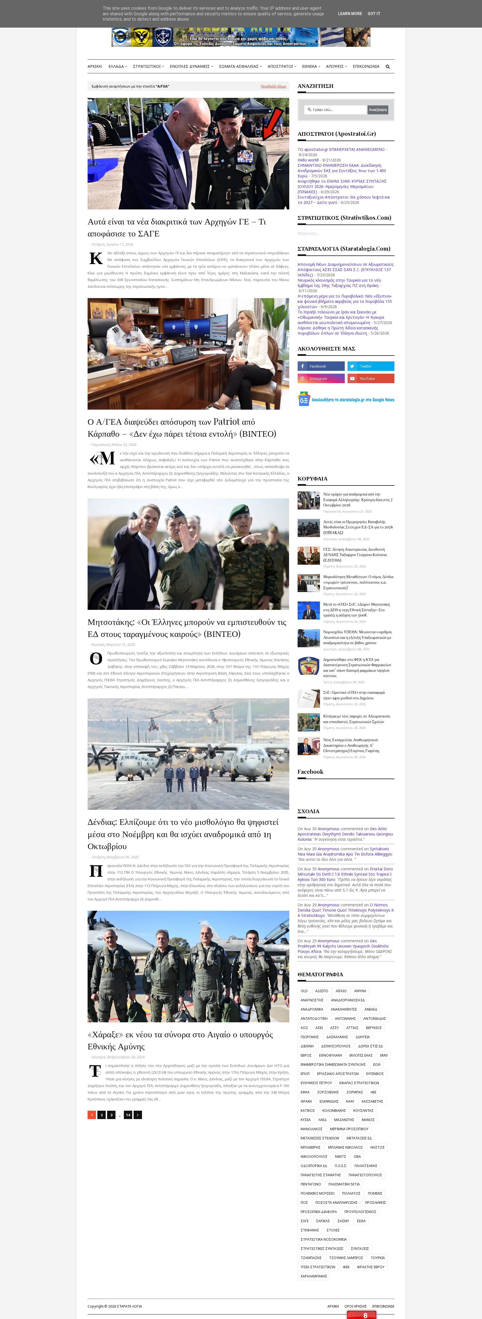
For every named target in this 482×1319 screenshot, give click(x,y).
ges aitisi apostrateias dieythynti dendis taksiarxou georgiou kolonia (345, 834)
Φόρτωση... (308, 233)
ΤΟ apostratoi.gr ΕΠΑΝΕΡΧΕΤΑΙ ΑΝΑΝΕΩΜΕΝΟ (341, 149)
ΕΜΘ (384, 1055)
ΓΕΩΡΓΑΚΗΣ (310, 1037)
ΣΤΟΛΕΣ (333, 1230)
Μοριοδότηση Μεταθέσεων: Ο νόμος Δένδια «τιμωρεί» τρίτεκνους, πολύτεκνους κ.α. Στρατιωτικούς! (358, 582)
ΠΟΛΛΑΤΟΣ (351, 1193)
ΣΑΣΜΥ (343, 1221)
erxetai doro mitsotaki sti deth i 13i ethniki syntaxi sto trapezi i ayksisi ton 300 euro (345, 874)
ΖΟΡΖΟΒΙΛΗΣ (328, 1092)
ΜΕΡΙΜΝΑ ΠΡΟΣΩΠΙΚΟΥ (349, 1129)
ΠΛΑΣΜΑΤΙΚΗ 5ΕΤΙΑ (344, 1184)
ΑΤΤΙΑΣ (352, 1027)
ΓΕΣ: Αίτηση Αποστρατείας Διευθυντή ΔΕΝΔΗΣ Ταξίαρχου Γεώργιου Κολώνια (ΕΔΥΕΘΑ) (355, 555)
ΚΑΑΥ (350, 1101)
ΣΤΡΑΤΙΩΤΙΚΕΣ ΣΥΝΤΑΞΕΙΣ (322, 1248)
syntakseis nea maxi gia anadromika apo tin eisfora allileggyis (345, 851)
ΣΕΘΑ (361, 1221)
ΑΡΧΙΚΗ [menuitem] (95, 66)
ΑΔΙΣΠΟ (321, 991)
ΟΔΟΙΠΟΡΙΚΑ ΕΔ (314, 1165)
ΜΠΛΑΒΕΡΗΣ (310, 1147)
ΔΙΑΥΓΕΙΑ (363, 1037)
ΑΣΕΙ (319, 1027)
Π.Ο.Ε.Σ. (341, 1165)
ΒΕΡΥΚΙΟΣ (374, 1027)
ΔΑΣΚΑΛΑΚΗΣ (337, 1037)
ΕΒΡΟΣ (306, 1055)
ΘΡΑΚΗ (306, 1101)
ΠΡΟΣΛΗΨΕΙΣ (375, 1202)
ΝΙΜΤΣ (340, 1156)
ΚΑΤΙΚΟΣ (308, 1110)
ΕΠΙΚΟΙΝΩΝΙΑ (383, 1306)
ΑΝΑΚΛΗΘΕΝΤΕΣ (344, 1009)
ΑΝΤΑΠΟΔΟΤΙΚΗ (314, 1018)
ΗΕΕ (373, 1092)
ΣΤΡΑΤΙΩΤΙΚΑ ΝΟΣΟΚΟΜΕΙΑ (324, 1239)
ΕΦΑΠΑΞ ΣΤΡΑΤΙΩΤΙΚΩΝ (359, 1083)
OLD (304, 991)
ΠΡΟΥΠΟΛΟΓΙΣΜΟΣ (360, 1211)
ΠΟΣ (304, 1202)
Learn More (350, 13)
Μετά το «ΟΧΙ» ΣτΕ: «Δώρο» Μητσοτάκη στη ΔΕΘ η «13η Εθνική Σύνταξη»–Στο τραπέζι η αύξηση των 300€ (356, 609)
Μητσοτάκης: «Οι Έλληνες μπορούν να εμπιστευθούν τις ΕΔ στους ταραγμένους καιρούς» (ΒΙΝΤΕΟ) (187, 627)
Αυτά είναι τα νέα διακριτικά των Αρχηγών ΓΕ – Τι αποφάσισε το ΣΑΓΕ (177, 227)
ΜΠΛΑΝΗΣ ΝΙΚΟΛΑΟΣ (345, 1147)
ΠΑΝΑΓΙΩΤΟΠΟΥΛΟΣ (365, 1175)
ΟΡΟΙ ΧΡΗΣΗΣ (355, 1306)
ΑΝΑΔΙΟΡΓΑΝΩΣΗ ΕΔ (348, 1000)
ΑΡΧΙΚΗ (333, 1306)
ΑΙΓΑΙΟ (341, 991)
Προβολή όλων (273, 86)
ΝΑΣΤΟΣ (377, 1147)
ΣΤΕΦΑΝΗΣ (310, 1230)
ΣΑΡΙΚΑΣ (323, 1221)
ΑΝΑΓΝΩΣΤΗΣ (312, 1000)
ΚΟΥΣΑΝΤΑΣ (363, 1110)
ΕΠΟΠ (305, 1073)
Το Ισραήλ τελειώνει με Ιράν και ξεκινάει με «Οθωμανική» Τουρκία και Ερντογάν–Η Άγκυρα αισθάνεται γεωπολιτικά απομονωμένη (341, 317)
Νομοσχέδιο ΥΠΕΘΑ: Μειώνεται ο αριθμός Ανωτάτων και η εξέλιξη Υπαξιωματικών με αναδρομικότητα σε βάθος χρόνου (357, 637)
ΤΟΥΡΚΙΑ (378, 1257)
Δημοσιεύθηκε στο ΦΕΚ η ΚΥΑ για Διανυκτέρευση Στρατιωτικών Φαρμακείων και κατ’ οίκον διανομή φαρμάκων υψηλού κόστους (357, 667)
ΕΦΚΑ (305, 1092)
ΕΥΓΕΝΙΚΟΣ (375, 1073)
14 (128, 1114)
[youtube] (371, 378)
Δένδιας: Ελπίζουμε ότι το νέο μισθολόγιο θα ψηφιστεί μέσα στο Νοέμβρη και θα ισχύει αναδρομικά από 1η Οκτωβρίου (183, 833)
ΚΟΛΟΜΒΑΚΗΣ (334, 1110)
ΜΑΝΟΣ (368, 1119)
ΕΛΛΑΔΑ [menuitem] (116, 66)
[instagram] (321, 378)
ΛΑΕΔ (322, 1119)
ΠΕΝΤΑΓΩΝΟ (311, 1184)
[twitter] (371, 366)
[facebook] (321, 366)
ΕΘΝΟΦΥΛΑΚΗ (330, 1055)
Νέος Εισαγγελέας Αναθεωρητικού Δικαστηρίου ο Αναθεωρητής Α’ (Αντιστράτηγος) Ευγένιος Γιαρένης (351, 745)
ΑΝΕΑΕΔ (371, 1009)
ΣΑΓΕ (305, 1221)
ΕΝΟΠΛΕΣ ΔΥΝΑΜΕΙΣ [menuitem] (190, 66)
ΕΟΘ (376, 1064)
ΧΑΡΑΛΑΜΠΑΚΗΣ (314, 1276)
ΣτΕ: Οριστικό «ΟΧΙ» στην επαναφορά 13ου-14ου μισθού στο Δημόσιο (354, 695)
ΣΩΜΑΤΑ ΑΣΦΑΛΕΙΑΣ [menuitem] (239, 66)
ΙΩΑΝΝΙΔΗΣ (329, 1101)
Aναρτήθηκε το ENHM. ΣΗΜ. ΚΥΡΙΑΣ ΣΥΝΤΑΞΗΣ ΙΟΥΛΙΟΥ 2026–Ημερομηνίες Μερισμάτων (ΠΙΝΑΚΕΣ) (342, 186)
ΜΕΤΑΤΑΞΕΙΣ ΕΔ (359, 1138)
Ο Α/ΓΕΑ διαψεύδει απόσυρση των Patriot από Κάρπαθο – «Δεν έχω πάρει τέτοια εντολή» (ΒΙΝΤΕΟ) (182, 427)
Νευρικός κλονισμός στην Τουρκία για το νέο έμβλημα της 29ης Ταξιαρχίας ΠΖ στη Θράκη (339, 282)
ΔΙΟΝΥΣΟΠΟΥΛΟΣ (336, 1046)
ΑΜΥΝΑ (360, 991)
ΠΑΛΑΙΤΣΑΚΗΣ (366, 1165)
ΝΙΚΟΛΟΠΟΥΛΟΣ (314, 1156)
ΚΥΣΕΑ (306, 1119)
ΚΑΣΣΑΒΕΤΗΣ (372, 1101)
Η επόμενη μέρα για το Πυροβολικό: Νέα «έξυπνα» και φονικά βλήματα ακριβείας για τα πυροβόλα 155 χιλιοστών (345, 301)
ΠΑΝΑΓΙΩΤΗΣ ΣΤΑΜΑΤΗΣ (321, 1175)
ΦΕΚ (346, 1267)
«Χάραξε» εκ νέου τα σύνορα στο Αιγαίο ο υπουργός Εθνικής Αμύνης (180, 1040)
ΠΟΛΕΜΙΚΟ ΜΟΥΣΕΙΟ (318, 1193)
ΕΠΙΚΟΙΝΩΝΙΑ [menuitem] (366, 66)
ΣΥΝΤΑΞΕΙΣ (360, 1248)
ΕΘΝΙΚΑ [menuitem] (309, 66)
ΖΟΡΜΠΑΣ (354, 1092)
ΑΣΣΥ (334, 1027)
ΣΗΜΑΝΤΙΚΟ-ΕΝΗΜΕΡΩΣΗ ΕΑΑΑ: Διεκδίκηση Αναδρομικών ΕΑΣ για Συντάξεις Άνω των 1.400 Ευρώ (342, 170)
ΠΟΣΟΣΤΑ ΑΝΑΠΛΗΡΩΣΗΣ (336, 1202)
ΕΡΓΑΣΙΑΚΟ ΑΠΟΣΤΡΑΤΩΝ (338, 1073)
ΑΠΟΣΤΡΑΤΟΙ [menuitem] (280, 66)
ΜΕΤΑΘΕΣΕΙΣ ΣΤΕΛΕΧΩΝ (320, 1138)
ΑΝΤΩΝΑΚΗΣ (345, 1018)
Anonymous (328, 828)
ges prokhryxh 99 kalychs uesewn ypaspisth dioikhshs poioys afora (343, 946)
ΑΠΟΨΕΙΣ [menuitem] (335, 66)
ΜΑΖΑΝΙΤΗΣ (344, 1119)
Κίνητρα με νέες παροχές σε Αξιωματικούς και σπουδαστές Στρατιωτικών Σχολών (357, 718)
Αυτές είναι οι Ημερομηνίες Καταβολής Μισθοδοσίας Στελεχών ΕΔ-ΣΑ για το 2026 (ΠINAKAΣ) (358, 527)
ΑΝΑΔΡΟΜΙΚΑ (312, 1009)
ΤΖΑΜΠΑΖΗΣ (311, 1257)
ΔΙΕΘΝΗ (307, 1046)
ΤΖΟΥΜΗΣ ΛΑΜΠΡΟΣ (346, 1257)
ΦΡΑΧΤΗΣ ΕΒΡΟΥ (370, 1267)
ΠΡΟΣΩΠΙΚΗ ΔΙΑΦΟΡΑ (319, 1211)
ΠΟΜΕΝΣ (375, 1193)
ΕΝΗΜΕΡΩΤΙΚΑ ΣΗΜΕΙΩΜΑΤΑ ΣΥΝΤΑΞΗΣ (333, 1064)
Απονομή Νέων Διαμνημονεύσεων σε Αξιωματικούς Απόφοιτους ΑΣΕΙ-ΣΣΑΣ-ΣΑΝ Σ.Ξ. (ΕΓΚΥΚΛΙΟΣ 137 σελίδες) (346, 269)
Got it (374, 13)
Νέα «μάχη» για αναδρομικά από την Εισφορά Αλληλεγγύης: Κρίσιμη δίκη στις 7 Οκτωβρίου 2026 (357, 499)
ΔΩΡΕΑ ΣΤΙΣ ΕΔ (370, 1046)
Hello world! (308, 160)
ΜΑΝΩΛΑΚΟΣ (311, 1129)
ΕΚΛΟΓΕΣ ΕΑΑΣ (361, 1055)
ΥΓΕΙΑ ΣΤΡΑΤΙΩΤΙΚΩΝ (318, 1267)
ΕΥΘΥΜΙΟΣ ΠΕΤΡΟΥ (316, 1083)
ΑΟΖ (304, 1027)
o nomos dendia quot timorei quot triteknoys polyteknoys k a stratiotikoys (346, 910)
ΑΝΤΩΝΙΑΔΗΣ (374, 1018)
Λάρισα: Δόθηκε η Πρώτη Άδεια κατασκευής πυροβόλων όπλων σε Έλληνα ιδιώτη (338, 330)
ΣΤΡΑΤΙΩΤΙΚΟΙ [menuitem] (147, 66)
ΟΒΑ (357, 1156)
